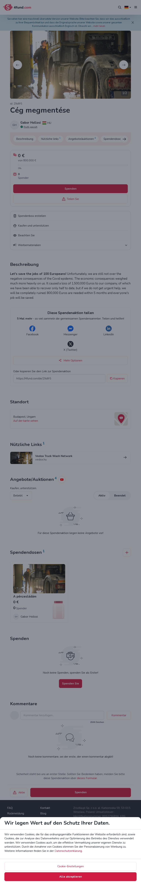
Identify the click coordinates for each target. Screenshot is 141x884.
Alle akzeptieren (70, 876)
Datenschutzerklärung (68, 851)
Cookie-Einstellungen (70, 866)
